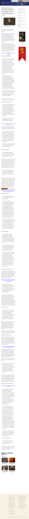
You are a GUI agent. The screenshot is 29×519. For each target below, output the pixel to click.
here (5, 448)
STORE (20, 1)
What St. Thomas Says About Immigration (21, 18)
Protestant (13, 110)
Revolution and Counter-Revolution (6, 38)
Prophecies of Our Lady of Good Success (22, 15)
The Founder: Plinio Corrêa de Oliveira (21, 27)
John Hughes (7, 378)
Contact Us (13, 517)
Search (14, 517)
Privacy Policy (22, 517)
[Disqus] (8, 483)
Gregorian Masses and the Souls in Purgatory (22, 25)
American (7, 314)
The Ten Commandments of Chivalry (21, 20)
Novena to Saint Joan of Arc (21, 22)
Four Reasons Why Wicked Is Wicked (21, 13)
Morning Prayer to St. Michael (21, 10)
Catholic (7, 196)
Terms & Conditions (25, 517)
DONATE (24, 1)
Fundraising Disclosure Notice (17, 517)
